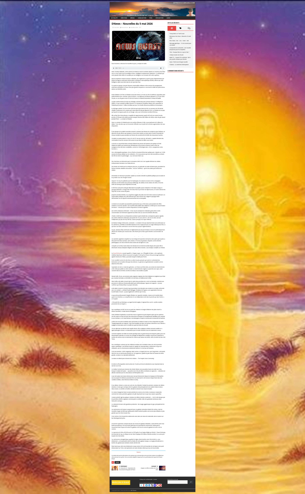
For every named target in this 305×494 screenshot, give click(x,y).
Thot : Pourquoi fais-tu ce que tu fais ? (179, 52)
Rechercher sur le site (173, 479)
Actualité (114, 18)
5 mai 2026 (116, 27)
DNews (117, 462)
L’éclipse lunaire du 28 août (176, 55)
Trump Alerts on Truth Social (176, 33)
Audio (168, 18)
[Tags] (180, 28)
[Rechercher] (190, 482)
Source (138, 452)
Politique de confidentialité (146, 479)
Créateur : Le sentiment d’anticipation (179, 64)
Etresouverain (124, 27)
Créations (124, 18)
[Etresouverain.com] (152, 15)
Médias (132, 18)
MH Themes (133, 490)
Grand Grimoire (117, 253)
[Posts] (172, 28)
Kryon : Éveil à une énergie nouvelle (178, 62)
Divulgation (159, 18)
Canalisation (142, 18)
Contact (155, 479)
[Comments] (189, 28)
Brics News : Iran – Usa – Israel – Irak (179, 40)
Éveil (150, 18)
